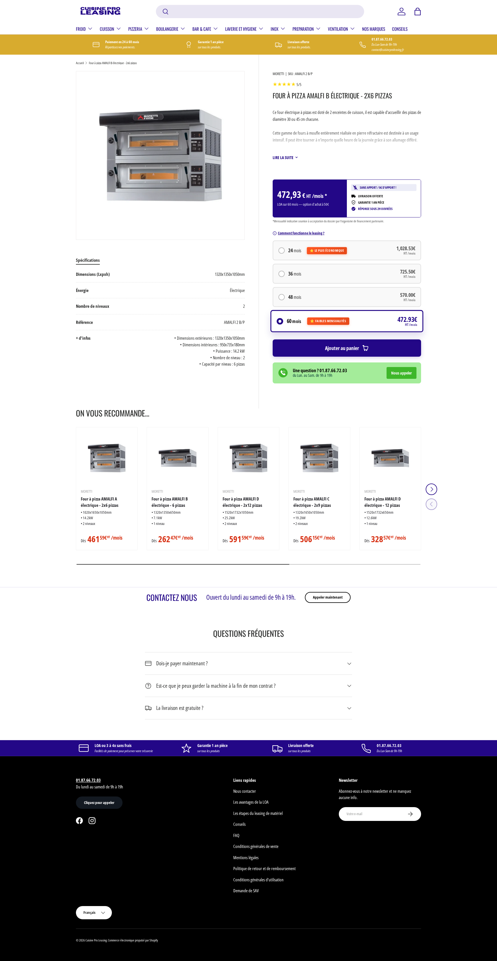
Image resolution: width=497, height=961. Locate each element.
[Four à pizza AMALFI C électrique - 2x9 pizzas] (319, 458)
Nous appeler (401, 373)
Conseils (239, 824)
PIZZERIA (135, 29)
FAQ (236, 835)
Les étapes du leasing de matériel (258, 813)
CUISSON (107, 29)
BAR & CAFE (201, 29)
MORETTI (278, 73)
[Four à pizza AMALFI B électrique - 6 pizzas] (177, 458)
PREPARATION (303, 29)
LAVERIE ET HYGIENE (241, 29)
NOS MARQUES (373, 29)
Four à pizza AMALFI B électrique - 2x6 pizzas (113, 62)
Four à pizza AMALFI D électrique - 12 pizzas (382, 502)
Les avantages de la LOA (251, 802)
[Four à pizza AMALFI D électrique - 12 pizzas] (390, 458)
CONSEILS (400, 29)
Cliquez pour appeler (99, 802)
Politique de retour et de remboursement (264, 868)
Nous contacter (244, 791)
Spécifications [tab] (88, 260)
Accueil (80, 62)
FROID (81, 29)
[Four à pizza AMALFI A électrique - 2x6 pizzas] (107, 458)
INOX (274, 29)
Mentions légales (246, 857)
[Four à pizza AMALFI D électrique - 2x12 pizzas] (248, 458)
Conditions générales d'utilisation (258, 879)
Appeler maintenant (328, 597)
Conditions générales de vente (255, 846)
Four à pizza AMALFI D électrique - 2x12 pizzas (242, 502)
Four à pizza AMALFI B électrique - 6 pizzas (170, 502)
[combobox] (260, 11)
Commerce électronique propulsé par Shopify (133, 940)
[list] (160, 155)
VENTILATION (338, 29)
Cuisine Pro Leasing (96, 940)
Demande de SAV (246, 890)
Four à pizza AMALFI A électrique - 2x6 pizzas (99, 502)
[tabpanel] (160, 319)
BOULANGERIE (167, 29)
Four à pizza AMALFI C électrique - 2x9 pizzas (312, 502)
